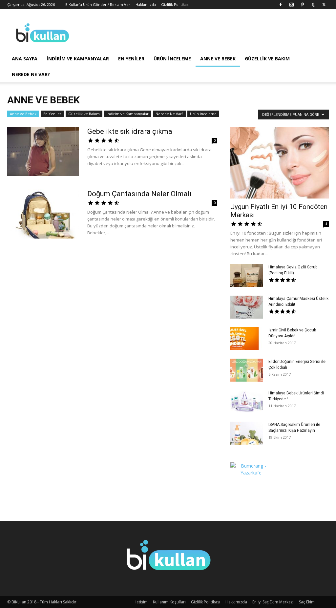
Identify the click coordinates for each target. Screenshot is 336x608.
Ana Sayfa (24, 58)
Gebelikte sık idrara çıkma (129, 131)
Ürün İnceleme (172, 58)
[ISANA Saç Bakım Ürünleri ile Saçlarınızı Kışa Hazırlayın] (246, 433)
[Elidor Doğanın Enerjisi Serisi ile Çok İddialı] (246, 370)
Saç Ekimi (307, 602)
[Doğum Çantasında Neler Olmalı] (43, 214)
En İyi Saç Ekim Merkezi (273, 602)
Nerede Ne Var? (31, 74)
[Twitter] (324, 4)
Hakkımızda (146, 4)
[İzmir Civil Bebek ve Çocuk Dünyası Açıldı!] (246, 338)
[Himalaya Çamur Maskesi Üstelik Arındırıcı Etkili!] (246, 307)
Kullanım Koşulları (169, 602)
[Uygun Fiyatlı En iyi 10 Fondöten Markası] (279, 163)
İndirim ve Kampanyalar (78, 58)
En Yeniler (131, 58)
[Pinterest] (302, 4)
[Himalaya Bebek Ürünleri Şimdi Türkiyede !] (246, 401)
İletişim (141, 602)
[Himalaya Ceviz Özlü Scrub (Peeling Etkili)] (246, 275)
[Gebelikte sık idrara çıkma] (43, 151)
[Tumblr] (313, 4)
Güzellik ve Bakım (267, 58)
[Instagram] (291, 4)
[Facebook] (280, 4)
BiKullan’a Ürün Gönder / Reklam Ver (97, 4)
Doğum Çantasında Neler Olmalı (139, 194)
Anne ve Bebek (218, 58)
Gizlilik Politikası (175, 4)
